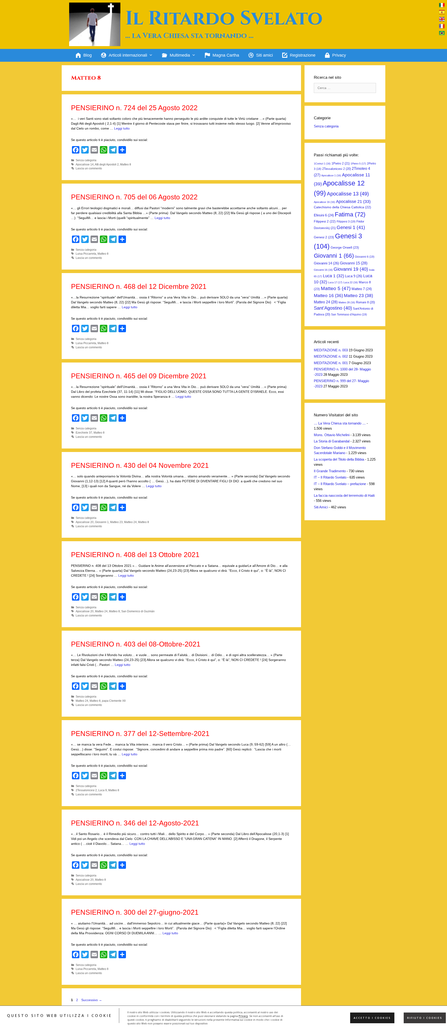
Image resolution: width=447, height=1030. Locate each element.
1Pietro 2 (341, 163)
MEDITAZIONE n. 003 (331, 350)
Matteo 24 (130, 522)
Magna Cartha (226, 55)
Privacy (243, 1016)
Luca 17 (335, 282)
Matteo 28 (347, 302)
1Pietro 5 (358, 163)
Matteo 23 (116, 522)
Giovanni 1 (102, 522)
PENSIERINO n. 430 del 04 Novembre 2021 (140, 465)
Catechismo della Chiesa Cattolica (342, 207)
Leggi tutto (122, 128)
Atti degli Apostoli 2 (107, 164)
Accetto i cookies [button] (372, 1018)
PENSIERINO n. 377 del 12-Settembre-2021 (140, 733)
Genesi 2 (324, 237)
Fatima (350, 214)
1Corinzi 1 (322, 163)
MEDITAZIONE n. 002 (331, 356)
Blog (87, 55)
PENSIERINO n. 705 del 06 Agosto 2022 (134, 197)
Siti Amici (321, 507)
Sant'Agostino (333, 308)
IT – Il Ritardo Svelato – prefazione (340, 484)
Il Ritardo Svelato (224, 19)
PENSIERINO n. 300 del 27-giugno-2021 (135, 912)
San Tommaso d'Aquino (349, 314)
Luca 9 (102, 790)
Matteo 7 (362, 289)
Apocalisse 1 (331, 175)
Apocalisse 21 (353, 201)
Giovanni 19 (351, 269)
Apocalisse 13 (348, 194)
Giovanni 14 (326, 263)
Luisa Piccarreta (86, 253)
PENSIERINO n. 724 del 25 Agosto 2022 (134, 108)
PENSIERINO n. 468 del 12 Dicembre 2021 (139, 286)
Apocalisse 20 (85, 522)
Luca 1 (333, 276)
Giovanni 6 (364, 256)
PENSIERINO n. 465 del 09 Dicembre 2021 (139, 376)
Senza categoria (86, 160)
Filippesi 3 (346, 221)
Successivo (91, 1000)
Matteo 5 (336, 288)
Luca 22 (350, 282)
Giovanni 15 (353, 263)
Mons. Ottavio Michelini (331, 435)
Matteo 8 (125, 164)
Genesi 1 (351, 227)
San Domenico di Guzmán (138, 611)
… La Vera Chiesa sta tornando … (340, 423)
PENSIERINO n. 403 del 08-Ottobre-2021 (135, 644)
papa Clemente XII (113, 700)
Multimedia (180, 55)
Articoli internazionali (128, 55)
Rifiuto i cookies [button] (424, 1018)
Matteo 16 (328, 295)
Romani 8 (365, 302)
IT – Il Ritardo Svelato (330, 477)
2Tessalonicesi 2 (86, 790)
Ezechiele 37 (84, 432)
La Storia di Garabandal (331, 441)
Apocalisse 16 (324, 202)
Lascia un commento (89, 168)
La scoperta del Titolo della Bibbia (339, 459)
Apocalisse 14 (85, 164)
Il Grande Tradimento (330, 471)
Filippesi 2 (325, 221)
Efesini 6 (324, 215)
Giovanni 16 (323, 269)
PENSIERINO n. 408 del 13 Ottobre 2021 (135, 554)
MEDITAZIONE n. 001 (331, 363)
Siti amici (264, 55)
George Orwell (345, 247)
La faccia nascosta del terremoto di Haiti (344, 495)
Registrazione (302, 55)
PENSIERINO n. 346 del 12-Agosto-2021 (135, 823)
